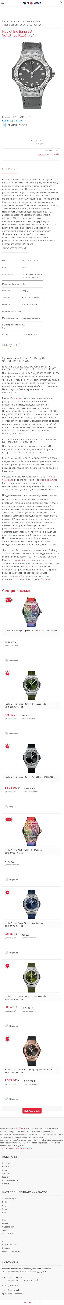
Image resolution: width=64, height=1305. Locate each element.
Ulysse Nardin (8, 1227)
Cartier (5, 1209)
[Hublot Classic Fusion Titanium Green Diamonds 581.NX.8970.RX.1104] (32, 685)
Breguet (5, 1205)
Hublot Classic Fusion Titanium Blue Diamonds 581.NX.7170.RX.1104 (25, 924)
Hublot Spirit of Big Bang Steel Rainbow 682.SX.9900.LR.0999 (31, 631)
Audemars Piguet (9, 1199)
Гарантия (6, 1177)
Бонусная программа (11, 1251)
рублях (41, 154)
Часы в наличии (9, 1245)
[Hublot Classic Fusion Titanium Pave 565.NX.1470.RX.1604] (32, 758)
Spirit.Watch (19, 1128)
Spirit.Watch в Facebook (12, 1294)
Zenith (4, 1230)
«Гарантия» (15, 398)
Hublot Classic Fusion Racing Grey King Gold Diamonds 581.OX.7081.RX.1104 (28, 1071)
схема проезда (22, 560)
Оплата (5, 1170)
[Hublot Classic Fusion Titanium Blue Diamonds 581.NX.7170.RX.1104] (32, 904)
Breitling (5, 1202)
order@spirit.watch (48, 480)
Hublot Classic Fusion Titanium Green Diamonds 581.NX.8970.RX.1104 (25, 705)
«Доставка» (45, 579)
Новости (5, 1166)
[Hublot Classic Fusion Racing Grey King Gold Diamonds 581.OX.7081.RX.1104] (32, 1051)
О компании (7, 1163)
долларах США (53, 154)
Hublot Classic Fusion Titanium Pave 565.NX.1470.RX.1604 (29, 777)
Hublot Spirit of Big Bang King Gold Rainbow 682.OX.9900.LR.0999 (24, 851)
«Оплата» (15, 528)
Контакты (6, 1184)
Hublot (5, 1212)
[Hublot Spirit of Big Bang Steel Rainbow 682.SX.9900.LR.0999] (32, 612)
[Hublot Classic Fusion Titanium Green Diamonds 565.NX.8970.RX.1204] (32, 978)
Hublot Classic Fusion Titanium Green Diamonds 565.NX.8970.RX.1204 (25, 997)
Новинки (6, 1248)
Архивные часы (9, 1234)
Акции (5, 1241)
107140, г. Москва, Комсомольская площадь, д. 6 (24, 1272)
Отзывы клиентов (10, 1180)
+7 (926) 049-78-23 (10, 1285)
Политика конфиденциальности (16, 1148)
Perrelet (5, 1223)
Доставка (6, 1173)
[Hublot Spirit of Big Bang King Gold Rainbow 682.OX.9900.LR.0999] (32, 831)
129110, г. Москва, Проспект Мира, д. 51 (20, 1280)
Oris (4, 1220)
